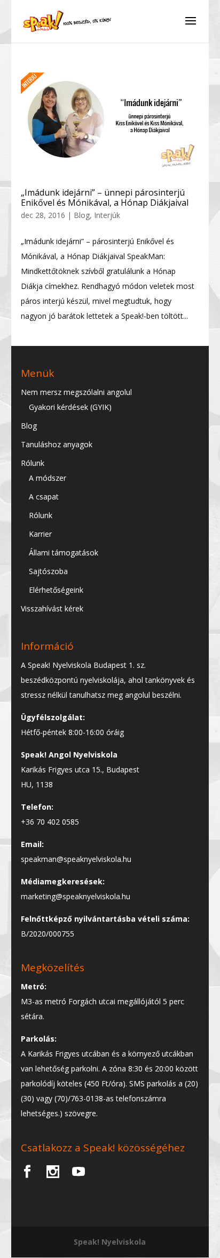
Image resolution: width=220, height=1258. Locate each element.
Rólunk (32, 463)
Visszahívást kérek (52, 608)
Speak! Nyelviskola (110, 1242)
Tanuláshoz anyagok (56, 444)
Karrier (40, 534)
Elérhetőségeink (56, 590)
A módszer (47, 478)
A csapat (44, 496)
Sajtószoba (48, 571)
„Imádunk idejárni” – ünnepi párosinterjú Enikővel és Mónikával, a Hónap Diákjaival (104, 197)
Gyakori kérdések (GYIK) (70, 407)
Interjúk (107, 215)
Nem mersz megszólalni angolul (76, 392)
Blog (82, 215)
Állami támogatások (63, 552)
